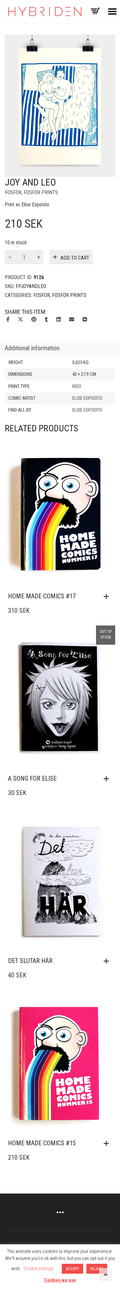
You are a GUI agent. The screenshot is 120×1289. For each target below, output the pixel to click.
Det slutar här (30, 961)
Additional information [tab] (32, 348)
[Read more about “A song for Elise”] (108, 779)
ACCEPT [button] (72, 1268)
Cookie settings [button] (39, 1268)
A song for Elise (32, 778)
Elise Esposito (87, 398)
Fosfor (13, 192)
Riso (76, 386)
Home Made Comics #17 (42, 596)
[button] (108, 596)
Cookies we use (60, 1280)
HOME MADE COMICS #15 (42, 1143)
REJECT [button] (96, 1268)
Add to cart (74, 258)
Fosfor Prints (41, 192)
